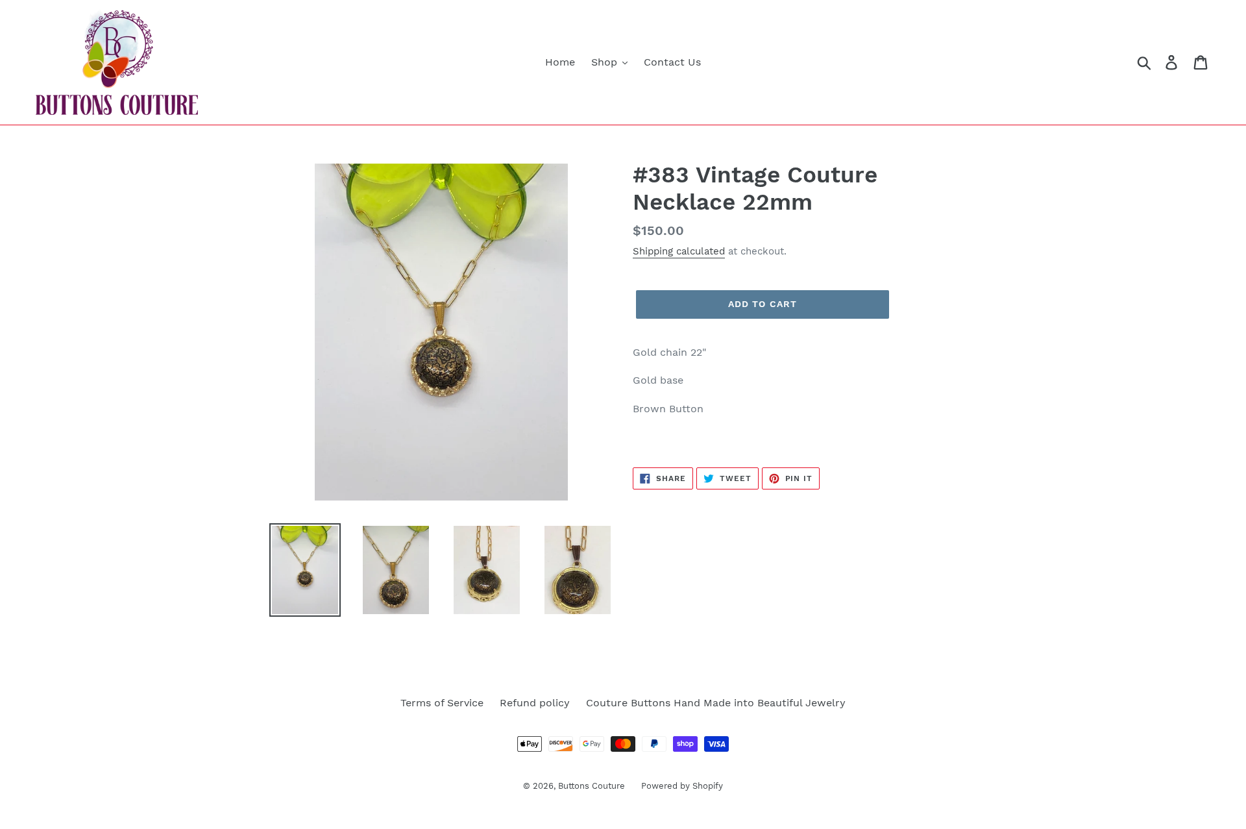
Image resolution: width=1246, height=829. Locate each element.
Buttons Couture (591, 786)
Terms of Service (441, 703)
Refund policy (535, 703)
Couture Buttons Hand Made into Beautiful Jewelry (716, 703)
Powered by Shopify (682, 786)
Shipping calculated (679, 251)
